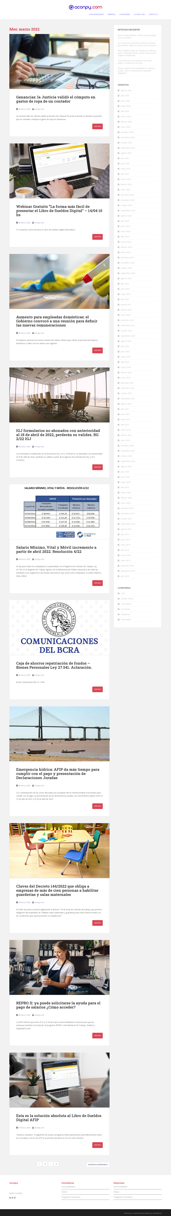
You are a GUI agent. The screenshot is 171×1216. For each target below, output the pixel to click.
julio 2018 (125, 576)
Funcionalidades (68, 1186)
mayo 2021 (125, 419)
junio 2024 (125, 226)
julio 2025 (125, 158)
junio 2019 (125, 539)
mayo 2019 (125, 545)
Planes (64, 1192)
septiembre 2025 (128, 148)
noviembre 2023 (128, 262)
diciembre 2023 (127, 257)
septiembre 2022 (128, 336)
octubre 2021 (126, 393)
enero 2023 (126, 315)
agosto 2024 (126, 215)
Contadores (126, 604)
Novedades (126, 619)
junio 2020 (125, 477)
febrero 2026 (126, 121)
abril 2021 (125, 424)
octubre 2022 (126, 330)
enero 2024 (126, 252)
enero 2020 (126, 503)
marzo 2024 (126, 242)
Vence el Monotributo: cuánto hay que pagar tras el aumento (137, 36)
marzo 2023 (126, 304)
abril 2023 (125, 299)
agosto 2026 (126, 90)
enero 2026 (126, 127)
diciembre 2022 (127, 320)
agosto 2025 (126, 153)
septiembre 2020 (128, 461)
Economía (125, 609)
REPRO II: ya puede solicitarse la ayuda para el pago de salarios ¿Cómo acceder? (58, 1005)
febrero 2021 (126, 435)
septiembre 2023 (128, 273)
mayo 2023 (125, 294)
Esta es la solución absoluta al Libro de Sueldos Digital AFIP (58, 1117)
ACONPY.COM (139, 14)
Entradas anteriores (97, 1164)
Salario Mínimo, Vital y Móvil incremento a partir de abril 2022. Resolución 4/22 (56, 549)
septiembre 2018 (128, 571)
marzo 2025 (126, 179)
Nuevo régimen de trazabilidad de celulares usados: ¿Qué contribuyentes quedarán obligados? (136, 70)
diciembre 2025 (127, 132)
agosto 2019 (126, 529)
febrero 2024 (126, 247)
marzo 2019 (126, 555)
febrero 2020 (126, 497)
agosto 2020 (126, 466)
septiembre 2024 (128, 210)
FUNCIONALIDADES (96, 14)
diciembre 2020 (127, 445)
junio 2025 (125, 163)
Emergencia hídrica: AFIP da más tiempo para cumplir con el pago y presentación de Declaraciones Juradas (57, 773)
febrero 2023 (126, 309)
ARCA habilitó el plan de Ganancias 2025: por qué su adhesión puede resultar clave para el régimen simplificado (137, 53)
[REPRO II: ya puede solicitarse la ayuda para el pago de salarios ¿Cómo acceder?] (59, 967)
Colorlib (136, 1213)
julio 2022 (125, 346)
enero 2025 (126, 189)
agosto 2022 (126, 341)
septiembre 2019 (128, 524)
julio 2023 (125, 283)
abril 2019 (125, 550)
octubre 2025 (126, 142)
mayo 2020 (125, 482)
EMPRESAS (111, 14)
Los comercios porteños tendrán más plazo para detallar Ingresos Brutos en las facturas (137, 44)
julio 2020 (125, 471)
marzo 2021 (126, 430)
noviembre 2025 (128, 137)
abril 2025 (125, 174)
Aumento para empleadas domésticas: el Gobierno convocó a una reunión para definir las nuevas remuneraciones (56, 321)
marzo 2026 (126, 116)
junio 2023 (125, 289)
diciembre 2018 (127, 565)
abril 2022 (125, 362)
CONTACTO (153, 14)
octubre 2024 (126, 205)
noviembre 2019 (128, 513)
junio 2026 (125, 101)
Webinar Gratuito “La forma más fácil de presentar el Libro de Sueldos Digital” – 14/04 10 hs (59, 210)
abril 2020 (125, 487)
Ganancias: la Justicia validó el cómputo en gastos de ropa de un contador (55, 99)
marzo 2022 (126, 367)
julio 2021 (125, 409)
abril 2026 (125, 111)
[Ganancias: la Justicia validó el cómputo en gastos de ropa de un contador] (59, 61)
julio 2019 (125, 534)
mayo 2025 (125, 168)
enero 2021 (126, 440)
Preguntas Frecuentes (70, 1197)
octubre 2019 (126, 518)
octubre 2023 (126, 268)
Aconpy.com (39, 109)
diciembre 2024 (127, 195)
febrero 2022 (126, 372)
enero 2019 (126, 560)
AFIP (123, 593)
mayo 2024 (125, 231)
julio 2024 (125, 221)
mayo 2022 (125, 356)
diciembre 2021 (127, 383)
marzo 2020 (126, 492)
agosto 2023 (126, 278)
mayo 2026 (125, 106)
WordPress (157, 1213)
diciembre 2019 (127, 508)
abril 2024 (125, 236)
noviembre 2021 (128, 388)
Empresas (125, 614)
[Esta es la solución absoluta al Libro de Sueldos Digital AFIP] (59, 1080)
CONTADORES (124, 14)
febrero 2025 (126, 184)
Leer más (97, 126)
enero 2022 (126, 377)
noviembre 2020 (128, 450)
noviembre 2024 (128, 200)
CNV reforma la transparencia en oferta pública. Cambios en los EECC (135, 61)
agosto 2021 (126, 403)
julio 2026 (125, 95)
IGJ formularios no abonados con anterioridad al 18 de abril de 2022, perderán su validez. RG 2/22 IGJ (58, 434)
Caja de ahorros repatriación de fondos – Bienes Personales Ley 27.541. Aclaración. (54, 665)
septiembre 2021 (128, 398)
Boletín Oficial (127, 598)
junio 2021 (125, 414)
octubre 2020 (126, 456)
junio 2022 (125, 351)
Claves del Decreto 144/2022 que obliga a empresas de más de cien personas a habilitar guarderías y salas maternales (57, 890)
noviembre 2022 (128, 325)
